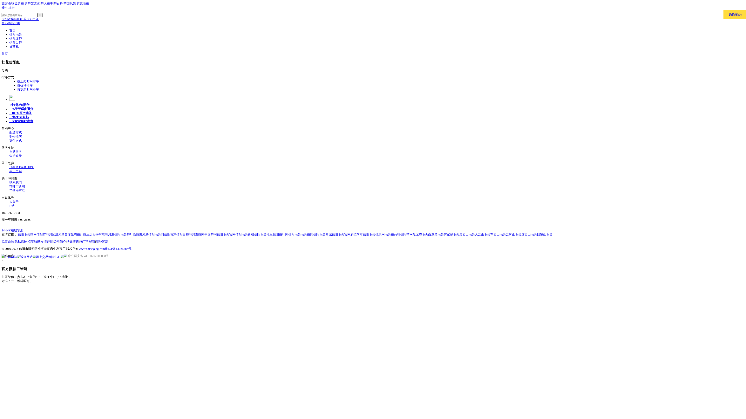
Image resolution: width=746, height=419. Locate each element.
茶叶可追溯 (17, 186)
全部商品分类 (11, 23)
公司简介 (60, 241)
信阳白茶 (32, 19)
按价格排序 (25, 85)
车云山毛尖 (498, 234)
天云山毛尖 (482, 234)
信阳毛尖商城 (322, 234)
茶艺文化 (34, 3)
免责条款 (8, 241)
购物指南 (15, 136)
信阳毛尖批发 (263, 234)
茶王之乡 (15, 171)
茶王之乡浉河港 (94, 234)
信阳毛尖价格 (244, 234)
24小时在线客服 (12, 230)
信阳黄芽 (170, 234)
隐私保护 (21, 241)
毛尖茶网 (307, 234)
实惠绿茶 (83, 3)
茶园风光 (70, 3)
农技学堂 (356, 234)
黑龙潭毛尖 (420, 234)
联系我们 (15, 182)
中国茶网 (210, 234)
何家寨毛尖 (451, 234)
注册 (11, 7)
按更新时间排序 (28, 89)
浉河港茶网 (196, 234)
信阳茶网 (406, 234)
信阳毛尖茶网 (27, 234)
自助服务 (15, 151)
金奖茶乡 (21, 3)
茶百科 (58, 3)
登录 (5, 7)
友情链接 (47, 241)
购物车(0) (735, 14)
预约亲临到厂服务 (21, 167)
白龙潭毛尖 (436, 234)
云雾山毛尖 (513, 234)
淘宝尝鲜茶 (87, 241)
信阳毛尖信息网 (374, 234)
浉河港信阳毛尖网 (151, 234)
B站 (12, 206)
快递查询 (73, 241)
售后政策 (15, 156)
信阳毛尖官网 (226, 234)
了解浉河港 (17, 190)
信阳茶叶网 (280, 234)
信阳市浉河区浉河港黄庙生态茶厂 (60, 234)
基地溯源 (102, 241)
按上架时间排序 (28, 81)
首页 (5, 53)
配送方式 (15, 132)
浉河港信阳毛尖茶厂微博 (122, 234)
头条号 (14, 201)
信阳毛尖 (8, 19)
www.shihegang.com (92, 248)
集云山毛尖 (467, 234)
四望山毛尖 (545, 234)
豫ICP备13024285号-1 (119, 248)
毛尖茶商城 (392, 234)
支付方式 (15, 140)
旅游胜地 (8, 3)
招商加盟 (34, 241)
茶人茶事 (47, 3)
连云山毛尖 (529, 234)
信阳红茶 (20, 19)
